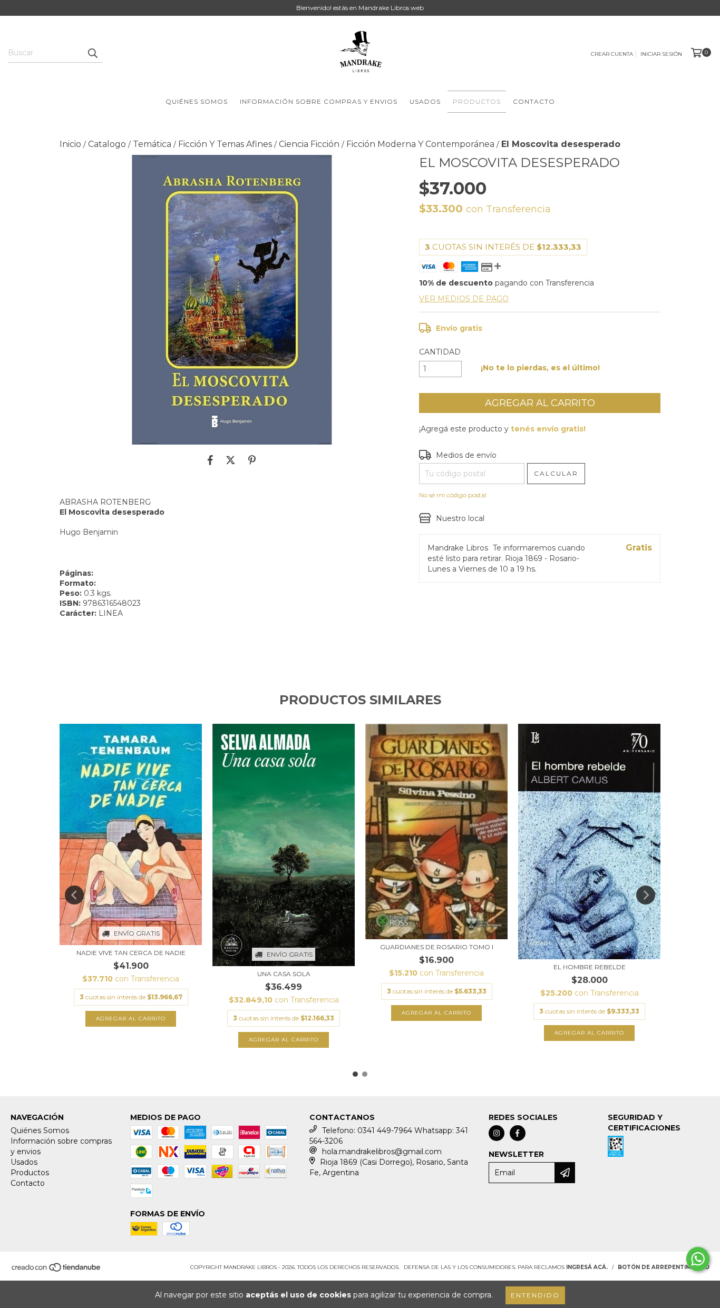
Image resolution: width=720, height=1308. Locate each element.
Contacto (534, 101)
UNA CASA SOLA (283, 974)
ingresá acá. (587, 1267)
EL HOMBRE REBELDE (589, 967)
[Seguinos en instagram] (496, 1133)
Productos (477, 101)
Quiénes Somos (197, 101)
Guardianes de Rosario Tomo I (436, 947)
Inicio (70, 144)
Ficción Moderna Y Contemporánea (420, 144)
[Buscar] (92, 53)
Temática (152, 144)
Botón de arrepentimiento (663, 1267)
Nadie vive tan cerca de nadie (131, 953)
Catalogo (107, 144)
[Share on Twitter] (231, 460)
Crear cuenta (612, 54)
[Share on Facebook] (210, 460)
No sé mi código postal (453, 495)
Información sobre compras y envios (318, 101)
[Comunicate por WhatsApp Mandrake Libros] (697, 1259)
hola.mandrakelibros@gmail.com (382, 1151)
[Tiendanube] (57, 1270)
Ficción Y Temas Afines (225, 144)
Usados (425, 101)
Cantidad (440, 352)
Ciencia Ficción (309, 144)
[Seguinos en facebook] (518, 1133)
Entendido (535, 1295)
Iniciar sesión (661, 54)
